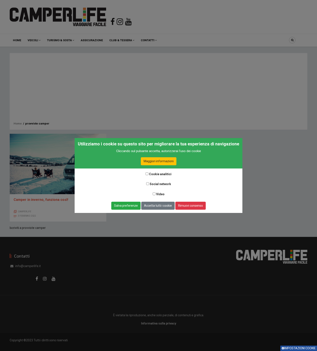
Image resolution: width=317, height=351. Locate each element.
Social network (160, 184)
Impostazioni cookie (300, 348)
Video (160, 194)
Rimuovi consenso (190, 205)
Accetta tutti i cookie (158, 205)
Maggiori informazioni (159, 161)
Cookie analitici (160, 174)
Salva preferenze (126, 205)
